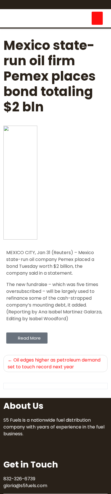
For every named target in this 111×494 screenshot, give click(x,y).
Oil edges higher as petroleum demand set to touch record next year (54, 363)
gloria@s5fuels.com (25, 485)
